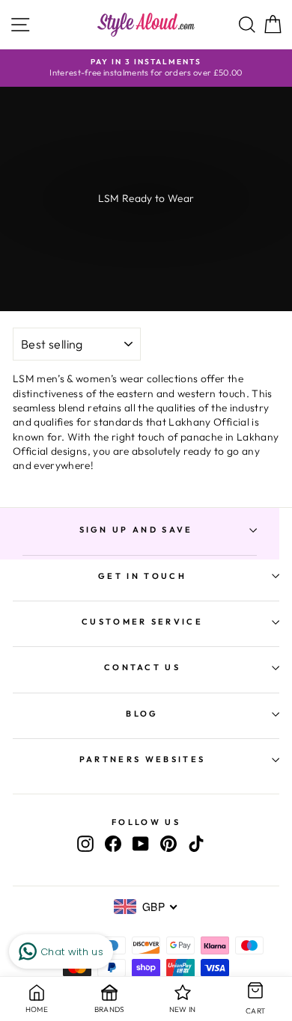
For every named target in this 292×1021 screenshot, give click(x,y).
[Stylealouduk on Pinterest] (168, 843)
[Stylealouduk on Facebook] (113, 843)
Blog (142, 713)
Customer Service (142, 621)
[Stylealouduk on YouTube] (141, 843)
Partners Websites (142, 759)
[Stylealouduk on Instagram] (85, 843)
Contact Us (142, 667)
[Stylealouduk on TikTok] (196, 843)
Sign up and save (136, 529)
